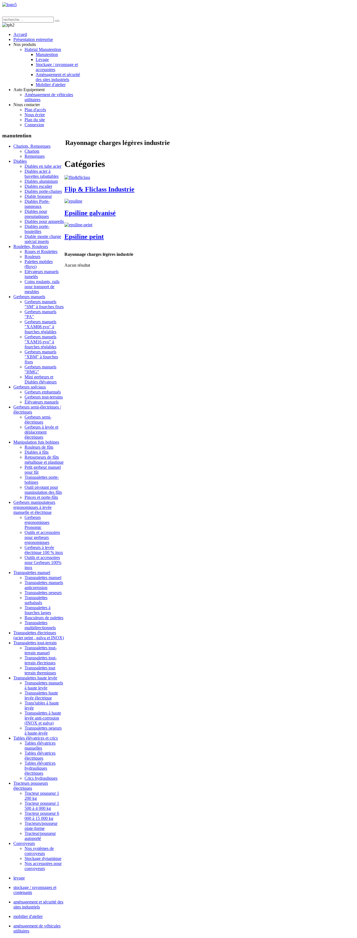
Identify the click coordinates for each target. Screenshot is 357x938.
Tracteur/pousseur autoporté (40, 836)
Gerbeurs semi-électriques (38, 419)
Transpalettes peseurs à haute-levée (43, 730)
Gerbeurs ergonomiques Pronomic (37, 522)
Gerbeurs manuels (29, 296)
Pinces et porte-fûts (41, 497)
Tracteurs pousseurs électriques (30, 786)
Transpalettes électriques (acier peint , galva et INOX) (38, 635)
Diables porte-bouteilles (37, 229)
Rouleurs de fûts (39, 447)
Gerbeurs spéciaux (29, 387)
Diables (20, 161)
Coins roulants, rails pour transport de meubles (42, 286)
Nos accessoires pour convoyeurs (43, 866)
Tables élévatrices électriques (40, 755)
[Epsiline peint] (78, 224)
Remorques (35, 156)
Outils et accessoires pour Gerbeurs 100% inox (43, 562)
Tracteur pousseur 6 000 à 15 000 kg (42, 816)
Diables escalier (38, 186)
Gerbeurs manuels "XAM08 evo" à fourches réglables (40, 326)
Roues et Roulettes (41, 251)
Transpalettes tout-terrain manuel (41, 650)
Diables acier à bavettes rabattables (42, 174)
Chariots (32, 151)
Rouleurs (32, 256)
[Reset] (57, 21)
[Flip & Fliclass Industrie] (77, 177)
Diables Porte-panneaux (37, 204)
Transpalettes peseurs (43, 592)
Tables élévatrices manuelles (40, 745)
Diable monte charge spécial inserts (43, 239)
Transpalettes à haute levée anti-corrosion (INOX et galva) (43, 718)
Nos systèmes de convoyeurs (39, 851)
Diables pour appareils (44, 221)
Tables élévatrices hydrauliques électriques (40, 768)
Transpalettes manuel (31, 572)
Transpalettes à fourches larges (38, 610)
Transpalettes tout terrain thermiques (40, 670)
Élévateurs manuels (42, 402)
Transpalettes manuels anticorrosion (44, 585)
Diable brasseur (38, 196)
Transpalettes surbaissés (36, 600)
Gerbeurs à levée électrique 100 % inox (44, 550)
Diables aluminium (41, 181)
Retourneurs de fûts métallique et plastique (44, 460)
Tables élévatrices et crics (35, 738)
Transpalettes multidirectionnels (40, 625)
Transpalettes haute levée (35, 677)
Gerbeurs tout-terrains (44, 397)
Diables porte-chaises (43, 191)
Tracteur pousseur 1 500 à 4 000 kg (42, 806)
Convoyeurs (24, 843)
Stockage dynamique (43, 858)
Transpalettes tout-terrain (35, 642)
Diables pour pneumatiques (37, 214)
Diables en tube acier (43, 166)
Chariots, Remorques (31, 146)
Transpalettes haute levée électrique (41, 695)
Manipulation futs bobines (36, 442)
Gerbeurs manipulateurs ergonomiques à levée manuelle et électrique (34, 507)
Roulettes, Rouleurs (30, 246)
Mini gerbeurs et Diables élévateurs (41, 379)
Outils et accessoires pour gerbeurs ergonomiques (42, 537)
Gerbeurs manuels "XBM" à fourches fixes (41, 356)
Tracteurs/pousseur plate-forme (41, 826)
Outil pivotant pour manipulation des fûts (43, 490)
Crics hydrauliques (41, 778)
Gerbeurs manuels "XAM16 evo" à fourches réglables (40, 341)
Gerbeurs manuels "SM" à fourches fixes (44, 304)
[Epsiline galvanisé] (73, 201)
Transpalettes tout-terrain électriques (41, 660)
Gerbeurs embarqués (43, 392)
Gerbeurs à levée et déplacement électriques (41, 432)
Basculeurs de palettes (44, 617)
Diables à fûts (37, 452)
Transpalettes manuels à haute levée (44, 685)
